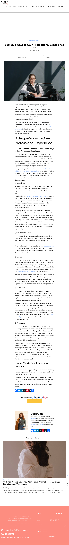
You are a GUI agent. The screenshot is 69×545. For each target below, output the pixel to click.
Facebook (33, 424)
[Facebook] (16, 390)
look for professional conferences (38, 196)
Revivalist (33, 418)
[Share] (32, 390)
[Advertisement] (34, 25)
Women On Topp (51, 6)
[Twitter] (18, 390)
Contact (61, 6)
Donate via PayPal (34, 401)
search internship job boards (27, 271)
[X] (24, 390)
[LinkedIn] (21, 390)
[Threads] (29, 390)
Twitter (41, 424)
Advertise (5, 10)
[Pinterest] (26, 390)
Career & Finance (24, 6)
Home (38, 520)
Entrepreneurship (38, 6)
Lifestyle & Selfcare (9, 6)
